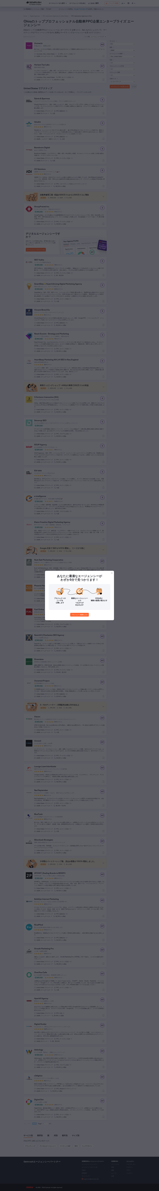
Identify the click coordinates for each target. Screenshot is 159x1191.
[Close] (112, 573)
